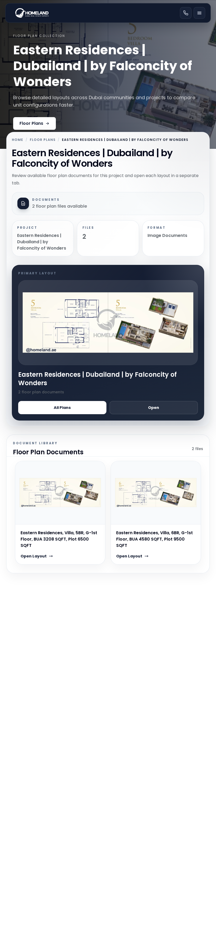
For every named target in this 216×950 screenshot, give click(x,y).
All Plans (62, 407)
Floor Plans (31, 123)
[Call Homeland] (186, 13)
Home (17, 139)
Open (153, 407)
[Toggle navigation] (199, 13)
